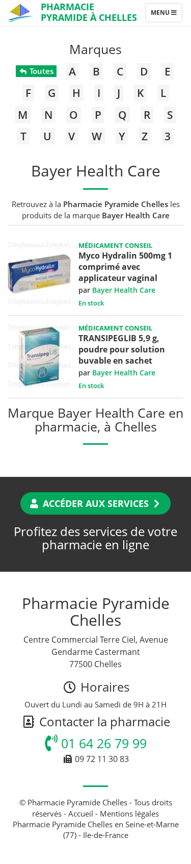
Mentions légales (129, 813)
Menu (166, 15)
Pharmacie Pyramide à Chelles (89, 12)
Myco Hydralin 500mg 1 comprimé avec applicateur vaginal (125, 267)
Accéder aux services (95, 503)
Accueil (80, 813)
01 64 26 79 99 (102, 743)
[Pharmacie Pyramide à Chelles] (20, 13)
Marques (95, 49)
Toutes (40, 71)
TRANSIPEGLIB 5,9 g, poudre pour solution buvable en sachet (121, 349)
